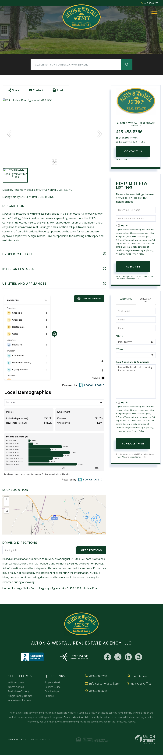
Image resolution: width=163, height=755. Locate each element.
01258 (70, 588)
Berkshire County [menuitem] (18, 691)
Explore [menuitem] (49, 696)
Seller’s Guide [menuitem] (53, 687)
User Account (140, 676)
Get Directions (91, 550)
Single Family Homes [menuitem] (20, 696)
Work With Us (17, 739)
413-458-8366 (129, 131)
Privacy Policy (138, 254)
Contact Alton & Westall (76, 717)
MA (26, 588)
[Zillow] (138, 656)
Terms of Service (135, 457)
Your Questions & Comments (132, 361)
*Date (119, 335)
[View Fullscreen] (6, 510)
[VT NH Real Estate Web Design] (145, 739)
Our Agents (122, 159)
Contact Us (133, 151)
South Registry (40, 588)
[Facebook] (107, 656)
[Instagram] (117, 656)
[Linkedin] (128, 656)
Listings (17, 588)
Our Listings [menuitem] (52, 691)
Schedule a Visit (145, 300)
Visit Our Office (141, 683)
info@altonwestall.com (104, 683)
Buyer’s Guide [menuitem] (53, 682)
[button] (126, 64)
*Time (119, 349)
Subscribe (133, 266)
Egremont (58, 588)
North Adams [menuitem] (16, 687)
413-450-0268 (151, 3)
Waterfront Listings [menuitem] (20, 700)
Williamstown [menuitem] (16, 682)
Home (6, 588)
